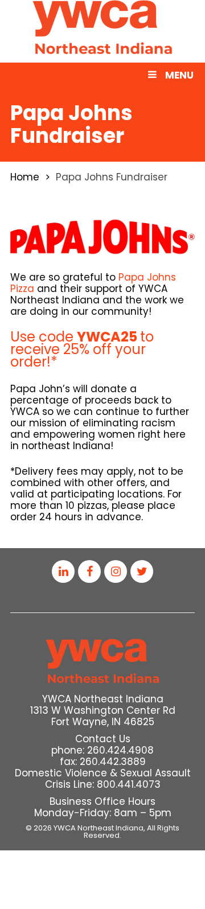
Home (24, 177)
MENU (179, 75)
